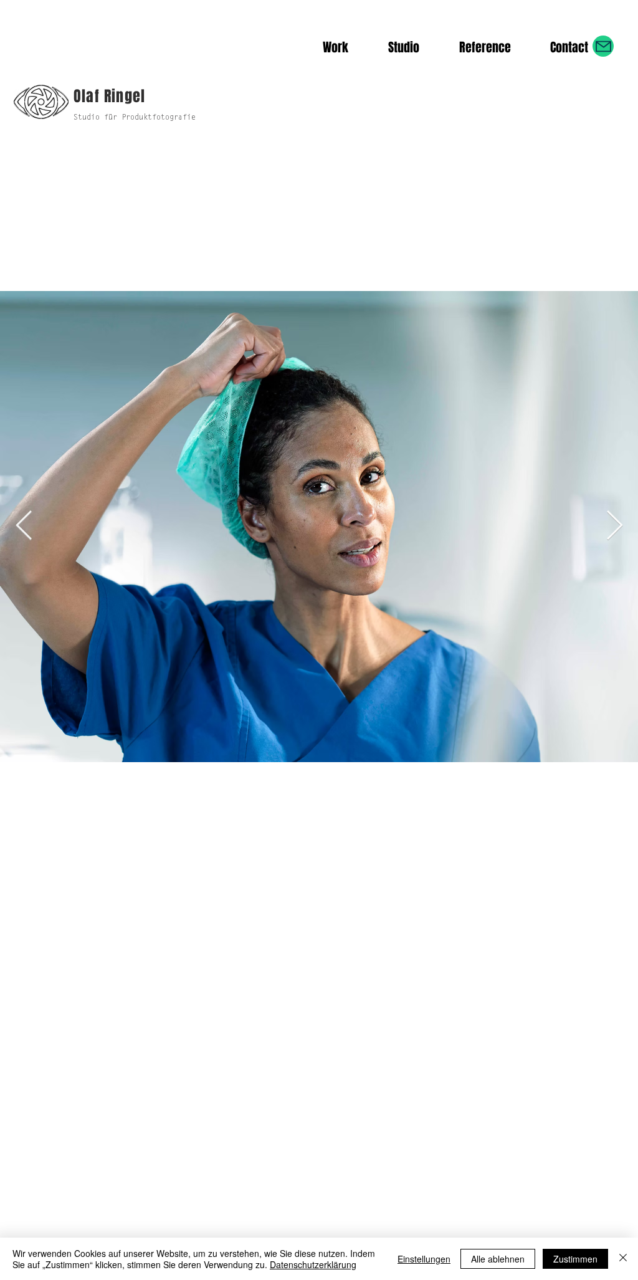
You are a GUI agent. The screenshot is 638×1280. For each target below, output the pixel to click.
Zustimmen (575, 1259)
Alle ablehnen (498, 1259)
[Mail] (603, 46)
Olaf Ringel (109, 96)
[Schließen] (623, 1259)
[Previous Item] (23, 527)
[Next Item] (614, 527)
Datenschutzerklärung (313, 1264)
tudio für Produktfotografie (137, 118)
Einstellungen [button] (424, 1259)
